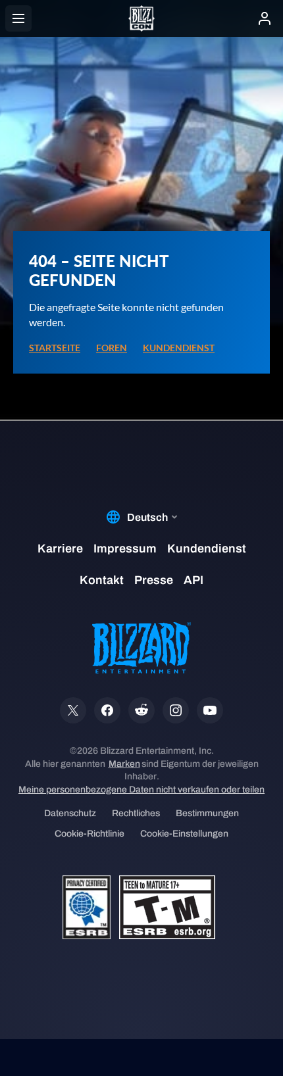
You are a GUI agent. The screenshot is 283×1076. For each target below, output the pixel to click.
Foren (111, 348)
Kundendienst (179, 348)
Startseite (54, 348)
